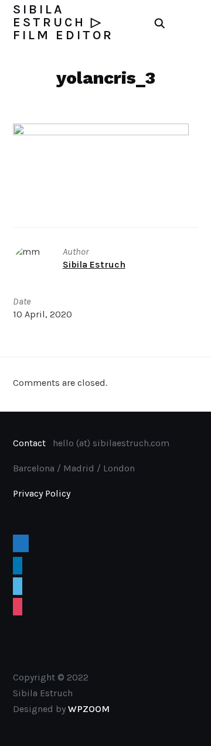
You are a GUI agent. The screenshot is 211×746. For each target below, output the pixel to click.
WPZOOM (89, 708)
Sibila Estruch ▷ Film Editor (63, 22)
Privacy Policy (41, 493)
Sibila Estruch (94, 264)
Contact (29, 443)
